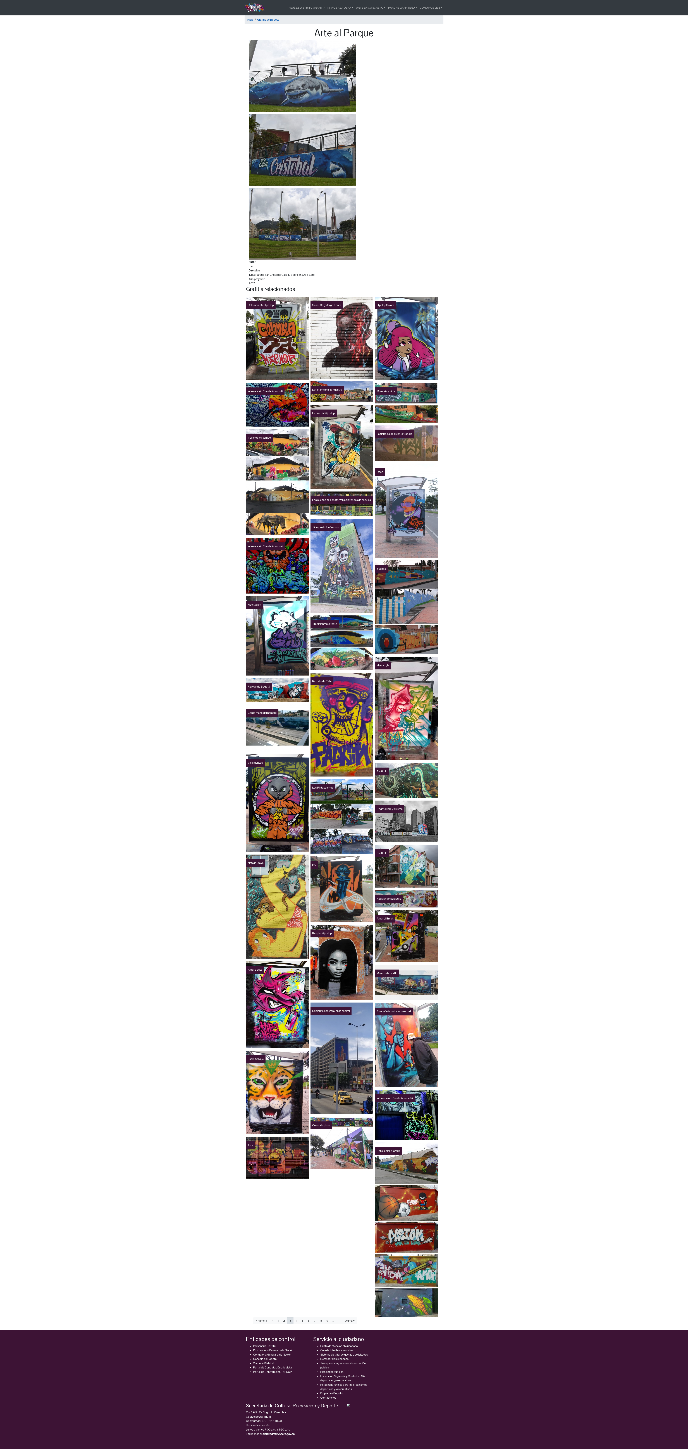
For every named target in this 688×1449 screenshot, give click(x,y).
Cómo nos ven (430, 8)
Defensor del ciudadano (334, 1359)
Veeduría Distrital (263, 1363)
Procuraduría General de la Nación (273, 1350)
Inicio (250, 20)
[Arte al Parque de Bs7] (302, 150)
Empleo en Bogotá (331, 1393)
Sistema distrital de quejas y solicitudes (344, 1354)
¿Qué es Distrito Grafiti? (307, 8)
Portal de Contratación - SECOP (272, 1372)
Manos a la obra (339, 8)
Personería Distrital (264, 1346)
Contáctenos (328, 1397)
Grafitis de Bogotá (268, 20)
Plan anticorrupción (331, 1372)
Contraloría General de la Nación (272, 1354)
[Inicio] (256, 7)
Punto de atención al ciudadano (339, 1346)
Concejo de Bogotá (265, 1359)
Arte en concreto (369, 8)
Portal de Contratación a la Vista (272, 1367)
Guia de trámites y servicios (336, 1350)
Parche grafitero (401, 8)
